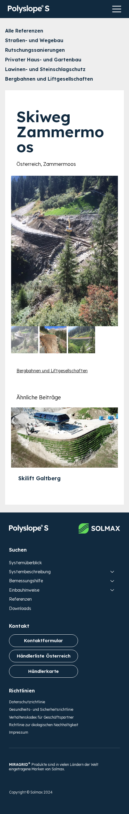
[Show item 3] (81, 339)
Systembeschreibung (30, 571)
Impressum (18, 732)
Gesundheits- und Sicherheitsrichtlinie (41, 709)
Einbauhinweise (24, 590)
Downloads (20, 608)
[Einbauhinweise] (112, 590)
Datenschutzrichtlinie (27, 702)
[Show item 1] (24, 339)
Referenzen (20, 599)
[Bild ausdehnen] (64, 251)
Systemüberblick (25, 562)
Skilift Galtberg (39, 478)
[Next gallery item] (110, 251)
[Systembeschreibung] (112, 571)
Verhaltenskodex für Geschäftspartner (41, 717)
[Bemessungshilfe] (112, 580)
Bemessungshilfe (26, 580)
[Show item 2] (53, 339)
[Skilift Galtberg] (64, 437)
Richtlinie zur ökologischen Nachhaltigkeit (43, 725)
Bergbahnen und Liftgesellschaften (52, 370)
